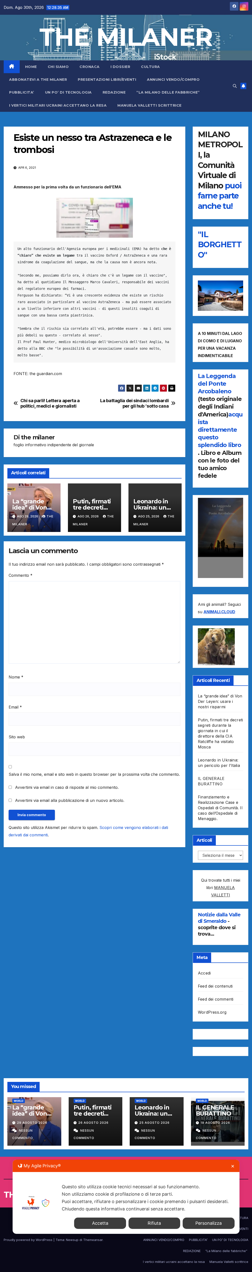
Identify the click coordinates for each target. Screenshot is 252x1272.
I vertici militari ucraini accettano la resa (58, 105)
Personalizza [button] (208, 1223)
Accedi (204, 973)
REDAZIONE (114, 92)
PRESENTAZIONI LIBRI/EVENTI (107, 79)
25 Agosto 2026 (154, 1122)
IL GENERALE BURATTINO (215, 1110)
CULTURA (150, 67)
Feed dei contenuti (215, 986)
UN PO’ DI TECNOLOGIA (68, 92)
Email (15, 707)
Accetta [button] (100, 1223)
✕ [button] (233, 1166)
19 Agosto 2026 (215, 1122)
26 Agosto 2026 (93, 1122)
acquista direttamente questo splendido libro (220, 430)
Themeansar (93, 1240)
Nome (16, 677)
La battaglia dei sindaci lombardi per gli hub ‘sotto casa (134, 403)
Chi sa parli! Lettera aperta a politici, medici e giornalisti (50, 403)
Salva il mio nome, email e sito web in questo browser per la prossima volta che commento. (94, 774)
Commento (20, 575)
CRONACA (89, 67)
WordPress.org (212, 1012)
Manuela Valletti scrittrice (149, 105)
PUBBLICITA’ (21, 92)
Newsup (72, 1240)
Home (31, 67)
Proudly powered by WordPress (28, 1240)
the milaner (38, 437)
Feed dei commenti (215, 999)
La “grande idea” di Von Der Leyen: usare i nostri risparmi (220, 701)
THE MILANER (126, 37)
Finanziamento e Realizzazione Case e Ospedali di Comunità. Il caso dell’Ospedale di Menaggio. (220, 807)
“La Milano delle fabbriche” (168, 92)
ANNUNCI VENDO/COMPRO (173, 79)
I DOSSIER (120, 67)
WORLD (18, 1100)
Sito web (17, 736)
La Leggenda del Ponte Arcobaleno (217, 383)
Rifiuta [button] (154, 1223)
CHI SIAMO (58, 67)
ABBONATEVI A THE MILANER (38, 79)
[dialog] (126, 1197)
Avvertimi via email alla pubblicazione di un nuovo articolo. (69, 800)
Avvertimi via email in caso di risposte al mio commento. (67, 787)
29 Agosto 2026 (32, 1122)
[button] (235, 85)
